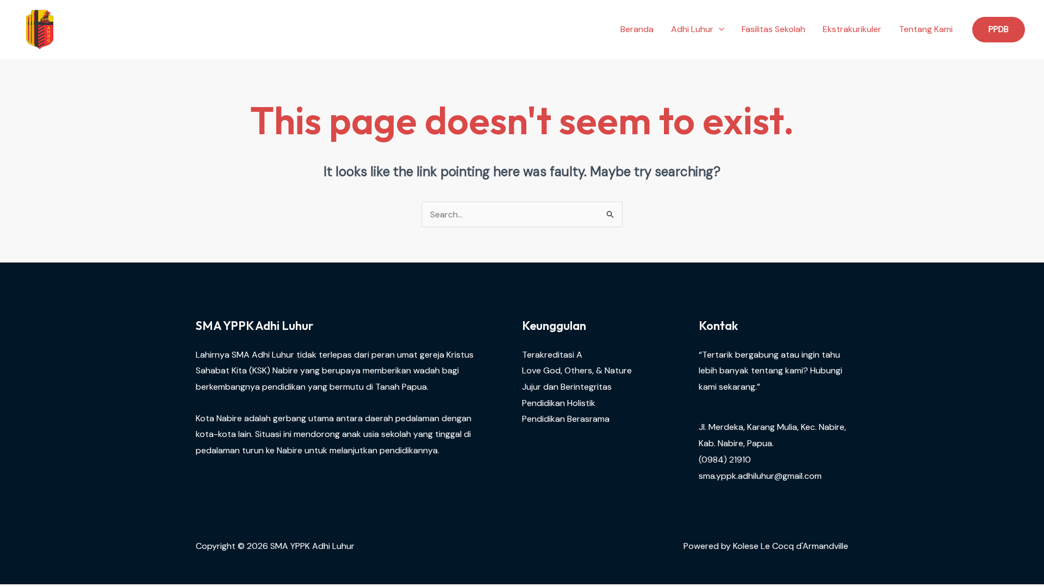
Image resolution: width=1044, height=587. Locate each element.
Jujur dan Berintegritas (567, 386)
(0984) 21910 (725, 459)
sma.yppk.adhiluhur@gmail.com (760, 476)
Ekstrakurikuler (852, 29)
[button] (718, 29)
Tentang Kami (926, 29)
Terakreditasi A (552, 354)
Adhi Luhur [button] (692, 29)
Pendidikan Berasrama (566, 418)
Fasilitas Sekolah (773, 29)
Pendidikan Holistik (558, 403)
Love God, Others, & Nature (577, 370)
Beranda (637, 29)
